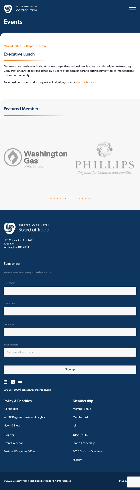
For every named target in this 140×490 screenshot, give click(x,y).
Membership (83, 401)
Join (75, 425)
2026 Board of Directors (87, 451)
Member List (80, 417)
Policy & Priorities (18, 401)
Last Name (9, 303)
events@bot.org (85, 82)
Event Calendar (13, 443)
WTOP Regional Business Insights (24, 417)
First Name (9, 283)
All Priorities (11, 409)
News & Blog (12, 425)
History (77, 460)
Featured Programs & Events (21, 451)
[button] (51, 198)
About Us (80, 435)
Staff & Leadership (84, 443)
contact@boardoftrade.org (36, 390)
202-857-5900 (12, 390)
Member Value (82, 409)
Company (9, 324)
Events (9, 435)
